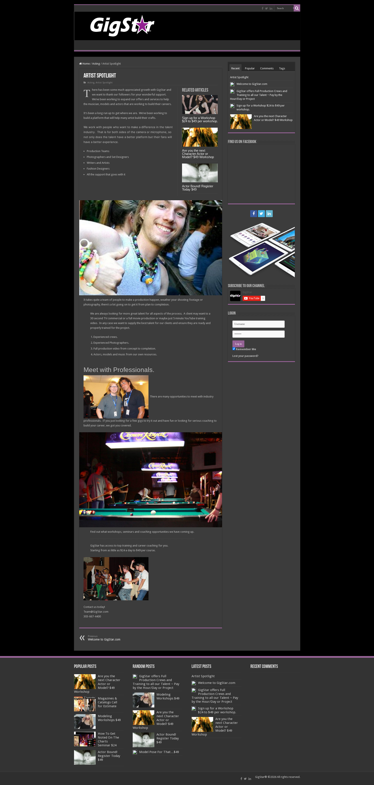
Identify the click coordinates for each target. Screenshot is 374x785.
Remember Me (245, 349)
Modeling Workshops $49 (109, 718)
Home (86, 63)
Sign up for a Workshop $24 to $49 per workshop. (200, 119)
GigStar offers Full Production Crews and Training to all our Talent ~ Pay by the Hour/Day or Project (258, 94)
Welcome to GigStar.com (104, 638)
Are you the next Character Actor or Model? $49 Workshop (198, 154)
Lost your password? (245, 356)
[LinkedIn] (271, 8)
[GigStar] (187, 26)
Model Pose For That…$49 (159, 752)
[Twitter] (266, 8)
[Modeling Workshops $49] (85, 721)
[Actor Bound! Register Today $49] (85, 757)
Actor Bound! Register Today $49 (197, 187)
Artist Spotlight (104, 82)
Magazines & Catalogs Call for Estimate (107, 702)
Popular (250, 68)
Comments (267, 68)
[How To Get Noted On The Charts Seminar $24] (85, 739)
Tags (282, 68)
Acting (96, 63)
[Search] (297, 8)
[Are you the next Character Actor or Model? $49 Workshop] (85, 681)
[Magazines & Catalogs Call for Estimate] (85, 703)
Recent (235, 68)
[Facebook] (262, 8)
